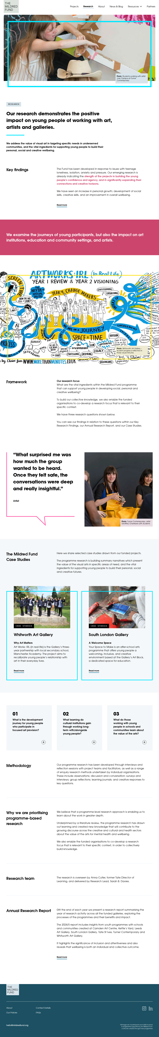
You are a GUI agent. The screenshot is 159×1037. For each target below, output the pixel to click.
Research (88, 6)
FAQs (38, 1012)
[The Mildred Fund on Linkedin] (151, 1008)
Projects (74, 6)
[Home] (11, 6)
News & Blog (116, 6)
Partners (151, 6)
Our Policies (11, 1012)
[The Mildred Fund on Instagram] (144, 1008)
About (101, 6)
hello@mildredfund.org (17, 1025)
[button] (29, 727)
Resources (133, 6)
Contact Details (43, 1008)
